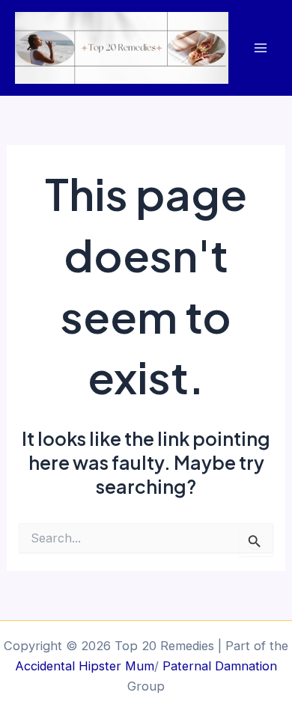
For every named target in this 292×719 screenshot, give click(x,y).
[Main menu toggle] (260, 48)
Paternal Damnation (218, 665)
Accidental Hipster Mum (84, 665)
